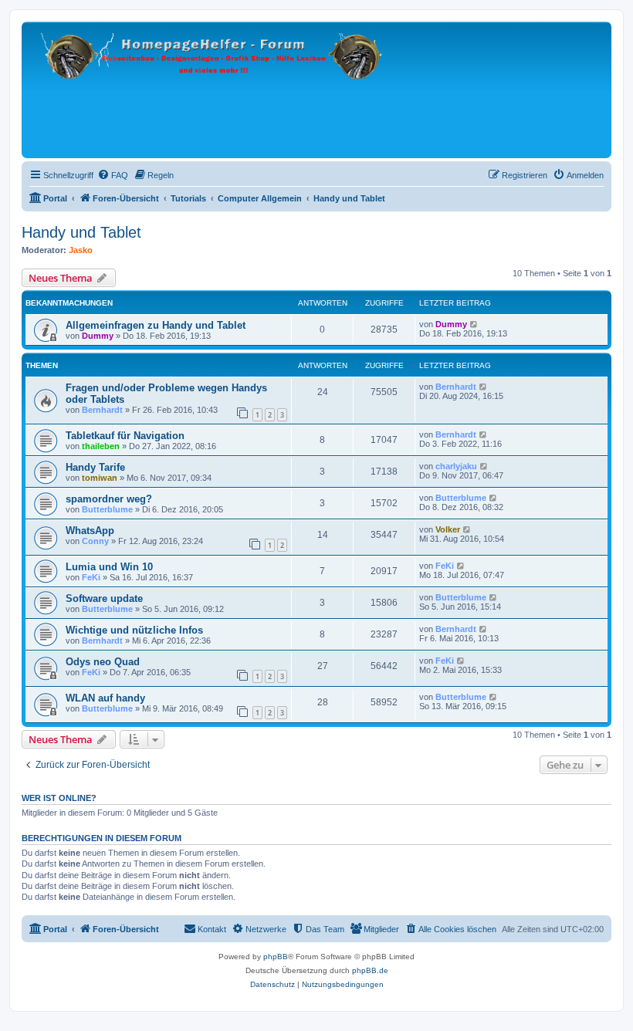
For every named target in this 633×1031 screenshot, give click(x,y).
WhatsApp (90, 530)
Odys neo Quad (103, 662)
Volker (447, 529)
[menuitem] (112, 175)
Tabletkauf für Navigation (125, 435)
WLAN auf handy (105, 698)
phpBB (275, 956)
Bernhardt (102, 409)
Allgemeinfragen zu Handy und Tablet (155, 325)
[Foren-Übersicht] (214, 89)
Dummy (97, 335)
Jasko (81, 250)
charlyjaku (456, 466)
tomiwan (99, 477)
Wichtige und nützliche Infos (134, 630)
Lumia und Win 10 (109, 567)
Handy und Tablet (81, 232)
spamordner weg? (109, 499)
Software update (104, 598)
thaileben (101, 446)
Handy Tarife (95, 467)
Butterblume (107, 509)
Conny (95, 541)
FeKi (91, 577)
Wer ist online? (59, 798)
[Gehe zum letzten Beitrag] (474, 324)
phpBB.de (370, 970)
